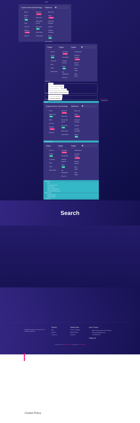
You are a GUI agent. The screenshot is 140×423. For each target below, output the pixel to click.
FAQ (52, 330)
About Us (53, 51)
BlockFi (50, 36)
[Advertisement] (48, 386)
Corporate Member (51, 194)
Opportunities (54, 71)
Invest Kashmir (49, 141)
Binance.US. (51, 12)
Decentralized (39, 35)
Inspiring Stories (51, 187)
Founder (53, 55)
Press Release (65, 57)
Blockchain (38, 12)
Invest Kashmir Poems (52, 185)
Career (52, 68)
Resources (64, 77)
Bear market (39, 26)
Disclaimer (72, 334)
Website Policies (74, 332)
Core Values (65, 51)
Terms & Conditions (75, 330)
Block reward (39, 32)
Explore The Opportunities (53, 189)
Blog (48, 183)
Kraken (50, 15)
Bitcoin (26, 12)
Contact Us (48, 198)
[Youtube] (95, 341)
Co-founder (53, 60)
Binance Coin (52, 114)
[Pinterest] (91, 341)
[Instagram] (93, 341)
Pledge (63, 66)
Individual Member (51, 196)
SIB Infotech (82, 344)
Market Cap (39, 17)
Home (46, 102)
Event (52, 64)
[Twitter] (89, 341)
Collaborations (78, 51)
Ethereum (26, 30)
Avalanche (26, 35)
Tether (25, 23)
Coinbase (50, 26)
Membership (48, 192)
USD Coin (26, 26)
